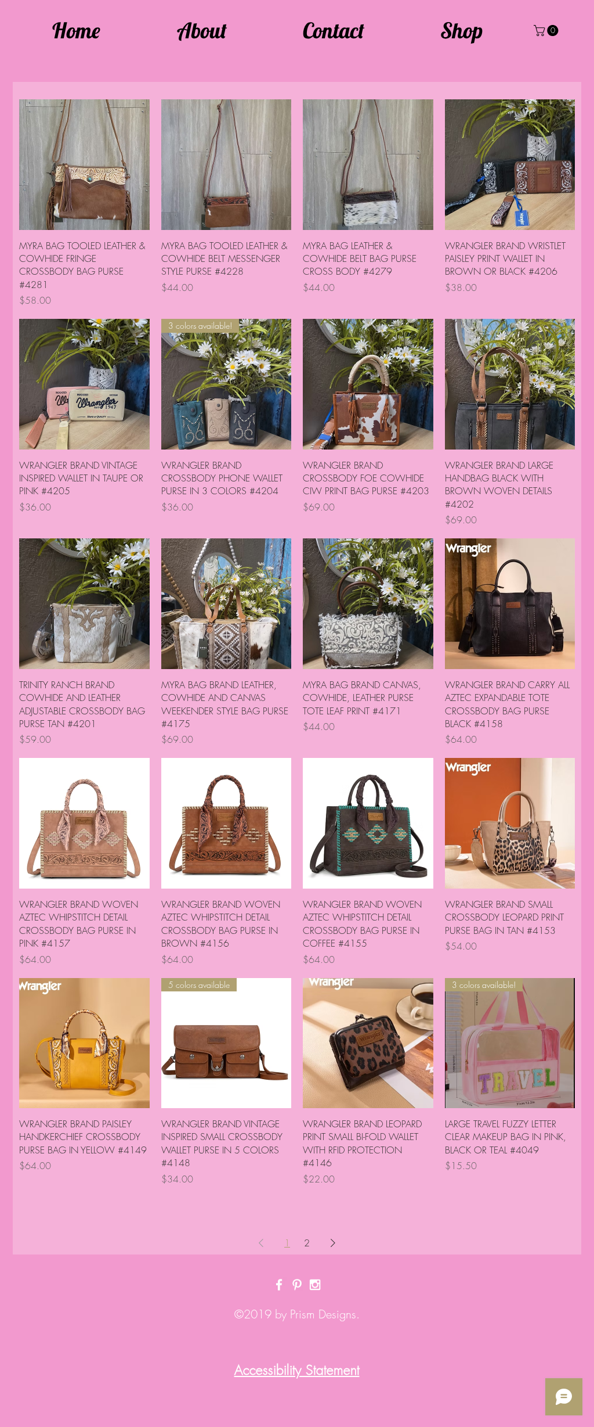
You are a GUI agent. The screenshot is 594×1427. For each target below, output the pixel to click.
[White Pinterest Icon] (297, 1284)
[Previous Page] (261, 1243)
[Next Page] (333, 1243)
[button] (547, 30)
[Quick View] (84, 164)
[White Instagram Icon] (315, 1284)
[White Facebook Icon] (279, 1284)
